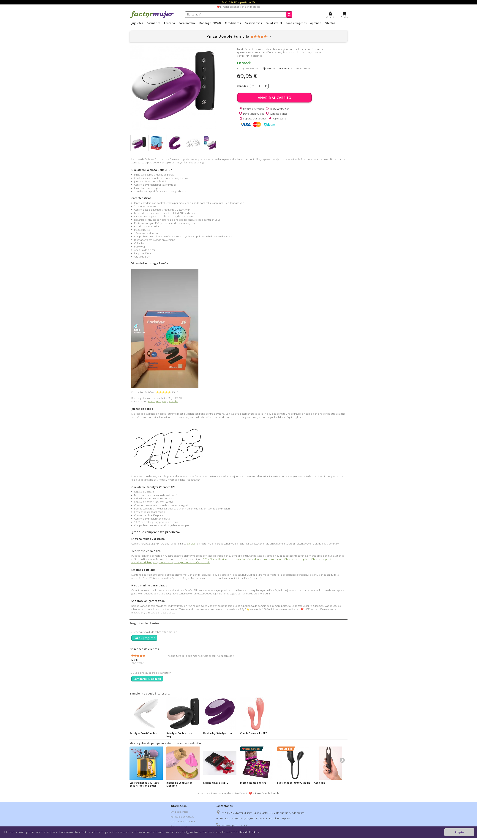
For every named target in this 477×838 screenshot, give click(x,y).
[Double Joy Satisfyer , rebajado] (219, 713)
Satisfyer (191, 543)
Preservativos (253, 23)
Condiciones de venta (182, 821)
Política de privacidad (182, 816)
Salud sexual (274, 23)
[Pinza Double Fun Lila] (157, 143)
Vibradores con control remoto (266, 559)
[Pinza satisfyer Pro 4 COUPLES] (146, 713)
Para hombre (187, 23)
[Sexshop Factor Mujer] (151, 17)
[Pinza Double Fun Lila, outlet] (139, 143)
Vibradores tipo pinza (323, 559)
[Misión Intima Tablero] (256, 763)
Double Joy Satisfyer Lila (217, 733)
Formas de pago (179, 826)
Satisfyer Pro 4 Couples (143, 733)
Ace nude (319, 782)
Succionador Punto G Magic (293, 782)
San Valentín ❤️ (243, 793)
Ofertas (330, 23)
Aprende (315, 23)
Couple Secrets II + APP (253, 733)
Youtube (173, 401)
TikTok (151, 401)
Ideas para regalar (221, 793)
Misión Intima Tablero (253, 782)
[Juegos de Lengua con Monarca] (183, 763)
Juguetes (137, 23)
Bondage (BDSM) (210, 23)
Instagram (161, 401)
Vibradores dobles (141, 562)
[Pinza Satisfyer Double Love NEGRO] (183, 713)
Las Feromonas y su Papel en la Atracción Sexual (144, 784)
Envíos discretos (179, 811)
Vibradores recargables (297, 559)
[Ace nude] (330, 763)
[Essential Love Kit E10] (219, 763)
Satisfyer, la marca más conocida (192, 562)
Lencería (169, 23)
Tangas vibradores (163, 562)
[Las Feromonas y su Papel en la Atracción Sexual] (146, 763)
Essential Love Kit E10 (215, 782)
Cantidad (242, 86)
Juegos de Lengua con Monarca (179, 784)
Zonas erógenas (296, 23)
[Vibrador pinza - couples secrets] (256, 713)
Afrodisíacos (233, 23)
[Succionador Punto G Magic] (293, 763)
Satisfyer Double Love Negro (179, 734)
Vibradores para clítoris (234, 559)
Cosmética (153, 23)
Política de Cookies (247, 832)
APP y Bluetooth (212, 559)
